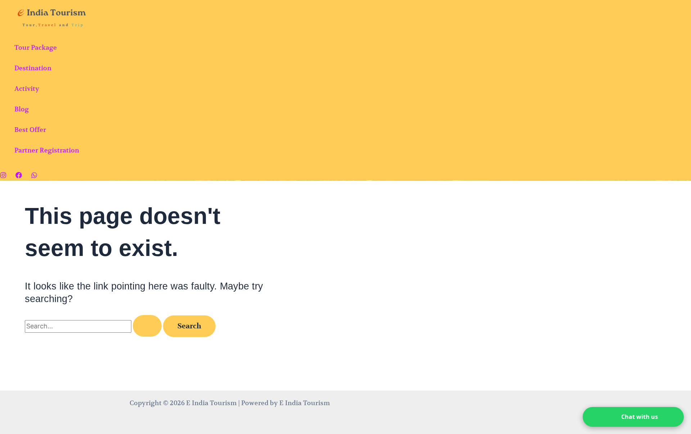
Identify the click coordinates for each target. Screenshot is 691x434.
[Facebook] (18, 176)
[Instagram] (3, 176)
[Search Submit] (147, 326)
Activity (26, 88)
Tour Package (35, 47)
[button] (633, 417)
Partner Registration (46, 150)
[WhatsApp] (34, 176)
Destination (32, 68)
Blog (21, 109)
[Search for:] (94, 326)
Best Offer (30, 129)
